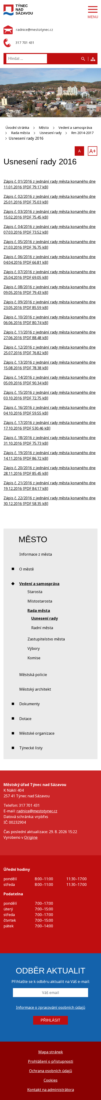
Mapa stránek (50, 1052)
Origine (31, 837)
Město (44, 127)
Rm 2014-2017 (82, 132)
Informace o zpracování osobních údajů (50, 1007)
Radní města (42, 627)
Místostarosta (39, 601)
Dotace (25, 718)
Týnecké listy (31, 747)
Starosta (34, 591)
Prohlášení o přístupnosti (50, 1061)
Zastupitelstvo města (46, 639)
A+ (92, 151)
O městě (26, 569)
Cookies (51, 1080)
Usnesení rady (50, 132)
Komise (33, 657)
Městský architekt (35, 689)
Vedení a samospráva (75, 127)
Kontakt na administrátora (50, 1089)
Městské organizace (36, 733)
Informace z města (35, 554)
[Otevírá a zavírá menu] (92, 9)
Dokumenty (29, 703)
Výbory (33, 648)
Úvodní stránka (17, 127)
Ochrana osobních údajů (50, 1070)
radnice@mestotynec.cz (36, 811)
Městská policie (33, 674)
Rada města (20, 132)
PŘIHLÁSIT (50, 1020)
